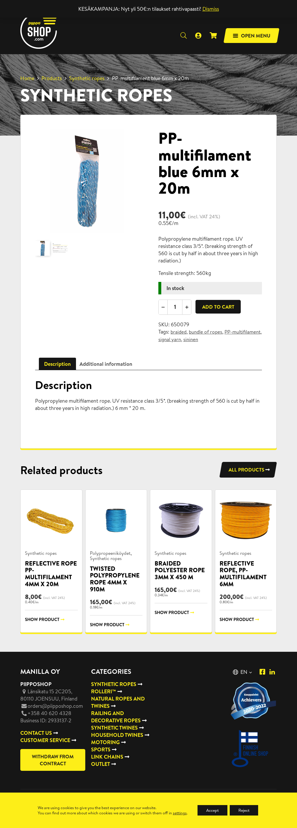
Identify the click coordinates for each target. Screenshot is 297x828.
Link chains (107, 756)
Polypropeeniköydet (110, 553)
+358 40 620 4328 (49, 713)
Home (27, 78)
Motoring (105, 742)
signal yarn (169, 339)
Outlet (100, 764)
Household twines (117, 735)
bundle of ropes (205, 331)
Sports (101, 749)
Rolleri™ (103, 691)
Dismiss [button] (210, 8)
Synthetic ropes (86, 78)
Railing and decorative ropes (116, 717)
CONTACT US (36, 733)
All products (246, 469)
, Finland (48, 695)
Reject (243, 810)
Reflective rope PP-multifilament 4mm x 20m (51, 573)
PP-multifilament (242, 331)
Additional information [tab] (105, 364)
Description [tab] (57, 364)
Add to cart (218, 306)
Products (51, 78)
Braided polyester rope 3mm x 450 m (180, 570)
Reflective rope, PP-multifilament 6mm (243, 573)
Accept (212, 810)
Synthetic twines (114, 727)
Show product (42, 619)
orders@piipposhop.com (55, 706)
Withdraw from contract (53, 760)
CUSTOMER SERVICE (45, 740)
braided (178, 331)
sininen (190, 339)
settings (180, 813)
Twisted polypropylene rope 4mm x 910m (115, 578)
